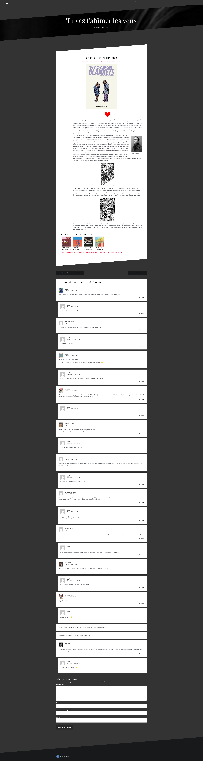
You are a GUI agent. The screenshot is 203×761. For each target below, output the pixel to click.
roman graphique (110, 252)
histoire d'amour (91, 252)
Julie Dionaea (69, 321)
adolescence (68, 252)
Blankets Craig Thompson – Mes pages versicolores (76, 635)
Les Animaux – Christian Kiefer (137, 273)
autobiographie (75, 252)
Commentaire (60, 684)
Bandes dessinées (97, 61)
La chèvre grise (69, 492)
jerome (67, 458)
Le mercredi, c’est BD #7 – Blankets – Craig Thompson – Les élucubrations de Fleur (84, 627)
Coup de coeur (105, 61)
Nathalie (67, 643)
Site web (58, 717)
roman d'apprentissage (100, 252)
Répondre (141, 297)
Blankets (81, 252)
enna (66, 389)
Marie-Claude (69, 423)
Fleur (66, 289)
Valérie (67, 562)
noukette (67, 595)
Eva (91, 61)
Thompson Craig (118, 252)
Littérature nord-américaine (115, 61)
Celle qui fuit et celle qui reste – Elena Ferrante (70, 273)
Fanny (66, 354)
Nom (58, 703)
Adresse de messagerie (63, 710)
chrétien (85, 252)
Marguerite (68, 528)
